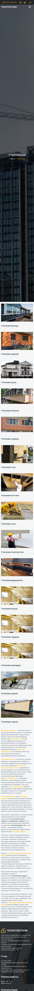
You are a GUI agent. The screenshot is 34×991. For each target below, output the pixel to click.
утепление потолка (12, 768)
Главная (12, 159)
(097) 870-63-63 (9, 2)
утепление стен (16, 739)
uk (30, 2)
